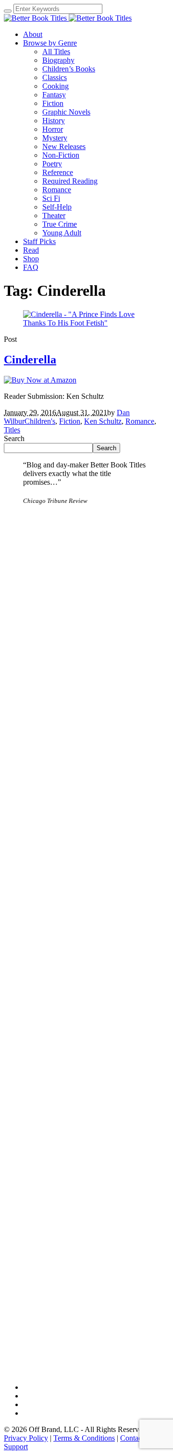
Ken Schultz (103, 421)
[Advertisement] (86, 598)
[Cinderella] (86, 323)
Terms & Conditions (84, 1438)
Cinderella (30, 359)
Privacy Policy (26, 1438)
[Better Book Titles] (68, 18)
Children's (40, 421)
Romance (139, 421)
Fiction (69, 421)
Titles (12, 430)
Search (14, 438)
